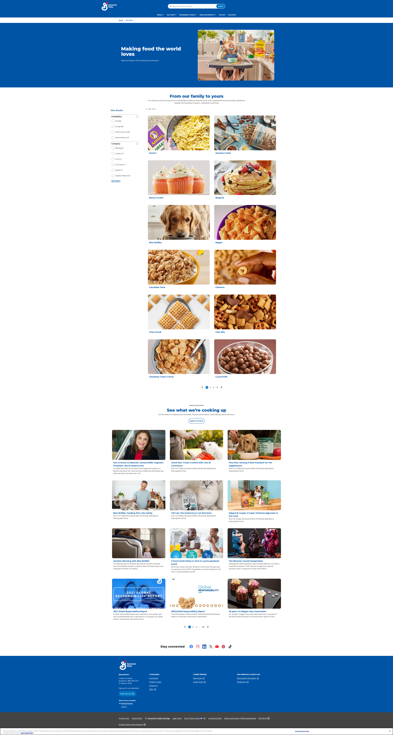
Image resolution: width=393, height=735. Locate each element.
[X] (210, 646)
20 (203, 627)
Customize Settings (302, 731)
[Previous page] (203, 387)
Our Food (129, 20)
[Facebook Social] (191, 646)
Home (121, 20)
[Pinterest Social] (223, 646)
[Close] (389, 731)
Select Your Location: (127, 700)
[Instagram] (197, 646)
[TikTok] (230, 646)
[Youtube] (217, 646)
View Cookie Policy (27, 733)
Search (220, 6)
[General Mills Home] (109, 6)
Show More (115, 181)
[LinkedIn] (204, 646)
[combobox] (194, 6)
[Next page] (221, 387)
